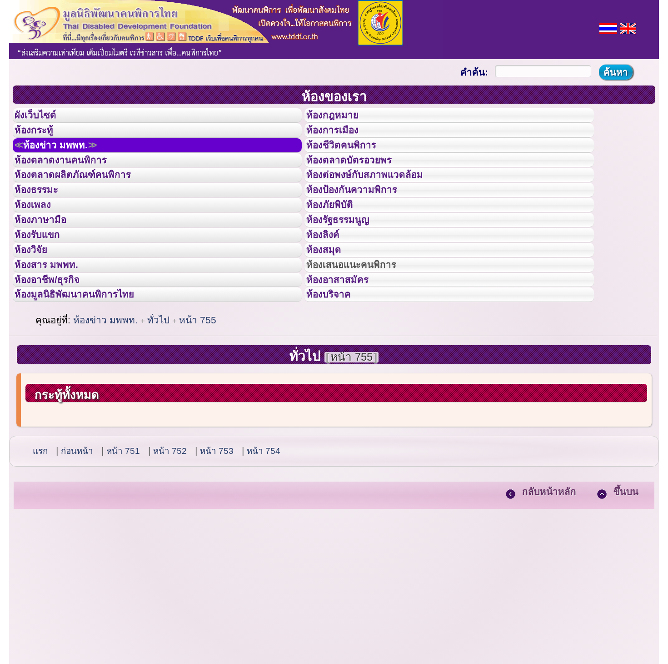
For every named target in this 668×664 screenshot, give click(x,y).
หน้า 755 (197, 391)
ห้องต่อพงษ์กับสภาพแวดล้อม (377, 199)
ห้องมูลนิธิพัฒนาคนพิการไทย (88, 362)
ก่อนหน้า (77, 522)
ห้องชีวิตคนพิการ (350, 158)
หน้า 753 (217, 522)
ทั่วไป (159, 391)
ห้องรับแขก (44, 281)
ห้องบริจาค (336, 362)
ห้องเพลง (38, 240)
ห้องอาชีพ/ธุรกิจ (56, 342)
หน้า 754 (263, 522)
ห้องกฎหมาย (340, 117)
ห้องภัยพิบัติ (336, 240)
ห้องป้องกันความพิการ (363, 219)
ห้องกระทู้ (40, 138)
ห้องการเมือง (340, 138)
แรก (40, 522)
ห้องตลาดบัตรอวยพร (359, 179)
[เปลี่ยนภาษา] (608, 27)
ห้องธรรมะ (43, 219)
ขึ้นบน (625, 562)
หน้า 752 (170, 522)
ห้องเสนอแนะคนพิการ (363, 322)
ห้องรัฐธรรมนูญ (346, 260)
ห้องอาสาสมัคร (346, 342)
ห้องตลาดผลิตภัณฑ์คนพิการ (86, 199)
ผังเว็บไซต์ (42, 117)
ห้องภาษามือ (47, 260)
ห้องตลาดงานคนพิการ (71, 179)
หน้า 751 (123, 522)
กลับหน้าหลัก (549, 562)
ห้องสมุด (329, 301)
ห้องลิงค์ (329, 281)
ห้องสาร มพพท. (54, 322)
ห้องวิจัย (37, 301)
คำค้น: (474, 72)
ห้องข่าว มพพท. (66, 158)
